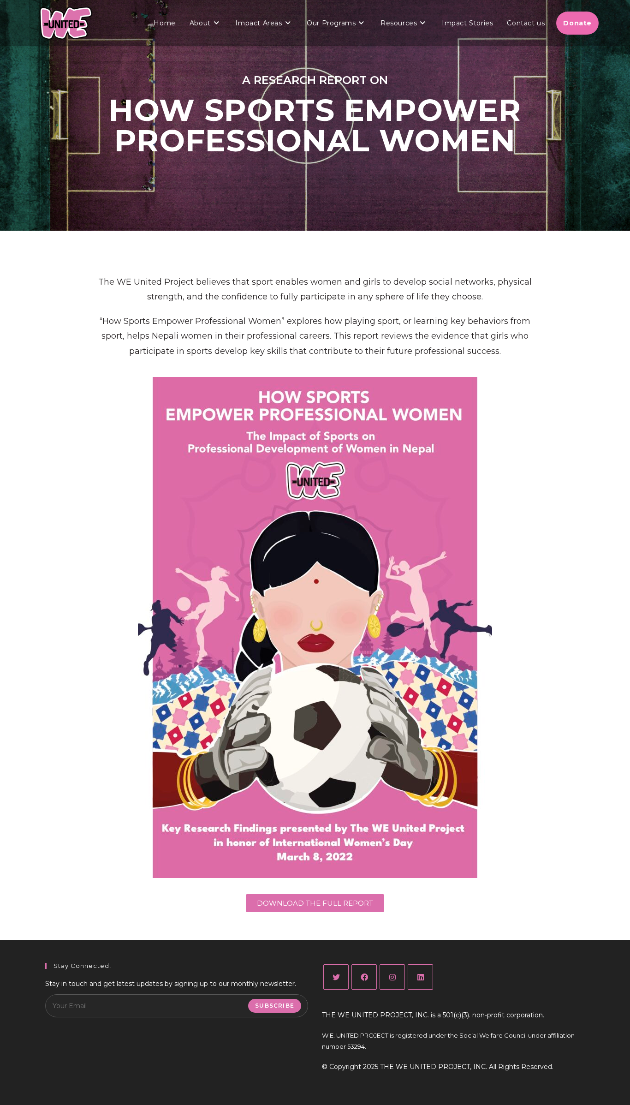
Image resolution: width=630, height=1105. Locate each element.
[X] (336, 977)
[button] (315, 903)
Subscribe (274, 1005)
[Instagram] (392, 977)
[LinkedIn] (420, 977)
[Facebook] (364, 977)
